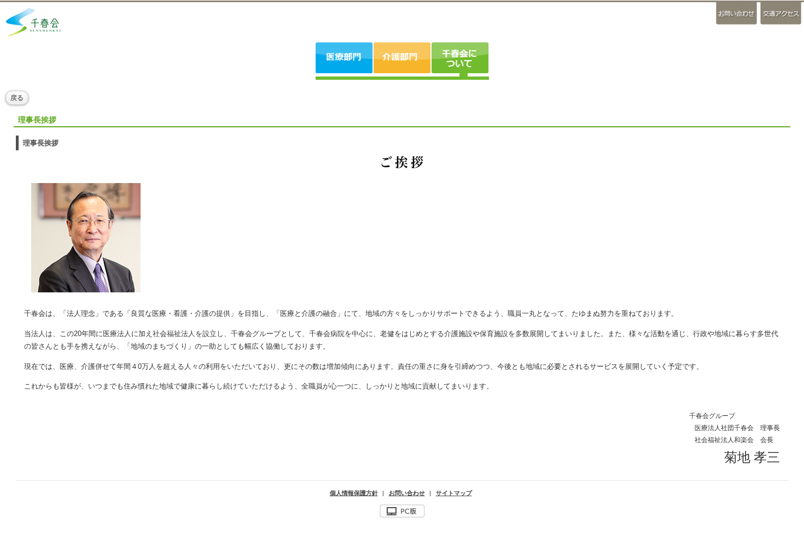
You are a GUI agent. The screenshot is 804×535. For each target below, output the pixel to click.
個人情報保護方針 (354, 493)
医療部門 (344, 57)
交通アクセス (780, 13)
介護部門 (401, 57)
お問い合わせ (737, 13)
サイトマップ (454, 493)
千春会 (33, 22)
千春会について (459, 57)
